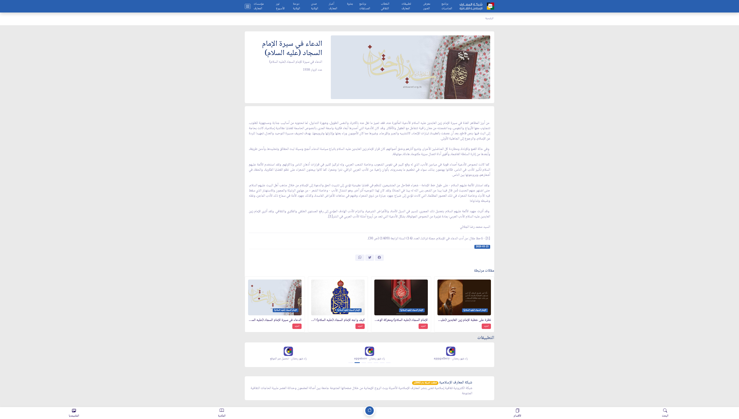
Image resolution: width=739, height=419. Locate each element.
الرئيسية (489, 18)
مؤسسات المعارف (259, 6)
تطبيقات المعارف (406, 6)
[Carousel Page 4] (370, 362)
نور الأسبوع (280, 6)
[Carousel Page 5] (376, 362)
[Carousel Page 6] (382, 362)
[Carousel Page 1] (350, 362)
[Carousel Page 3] (363, 362)
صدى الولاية (314, 6)
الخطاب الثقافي (385, 6)
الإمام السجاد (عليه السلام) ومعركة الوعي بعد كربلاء (401, 320)
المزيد (486, 326)
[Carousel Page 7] (388, 362)
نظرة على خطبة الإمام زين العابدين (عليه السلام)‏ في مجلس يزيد (464, 320)
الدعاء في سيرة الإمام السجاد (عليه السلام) (275, 320)
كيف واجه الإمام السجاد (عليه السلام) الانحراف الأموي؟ (338, 320)
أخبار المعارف (333, 6)
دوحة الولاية (296, 6)
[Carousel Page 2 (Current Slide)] (357, 362)
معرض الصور (426, 6)
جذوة (350, 4)
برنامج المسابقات (364, 6)
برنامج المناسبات (446, 6)
